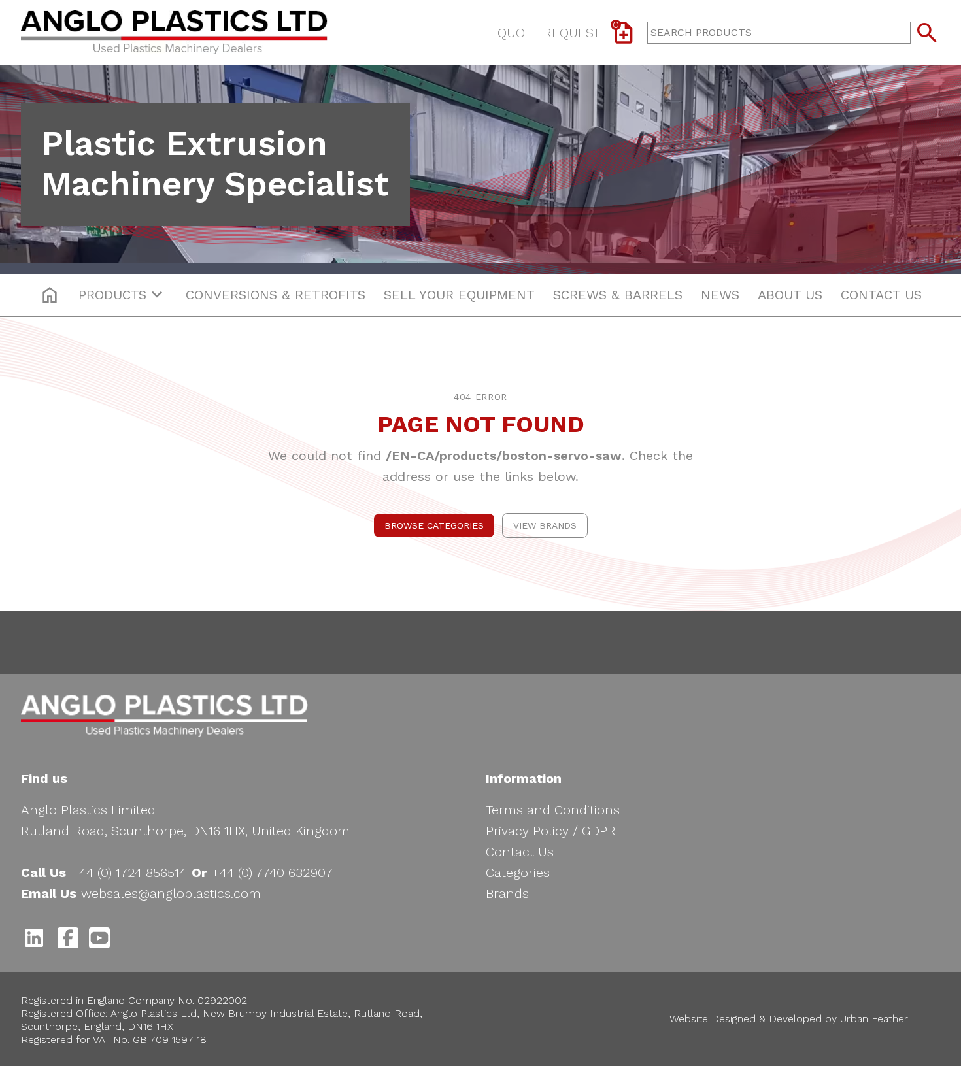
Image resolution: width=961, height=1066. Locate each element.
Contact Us (520, 851)
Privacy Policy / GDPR (551, 831)
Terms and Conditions (553, 810)
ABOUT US (790, 295)
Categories (518, 872)
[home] (49, 295)
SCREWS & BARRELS (618, 295)
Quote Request (558, 30)
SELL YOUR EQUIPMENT (459, 295)
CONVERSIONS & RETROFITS (275, 295)
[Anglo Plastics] (164, 716)
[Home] (174, 32)
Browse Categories (434, 525)
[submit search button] (927, 33)
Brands (507, 893)
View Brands (545, 525)
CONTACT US (881, 295)
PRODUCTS (112, 295)
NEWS (720, 295)
